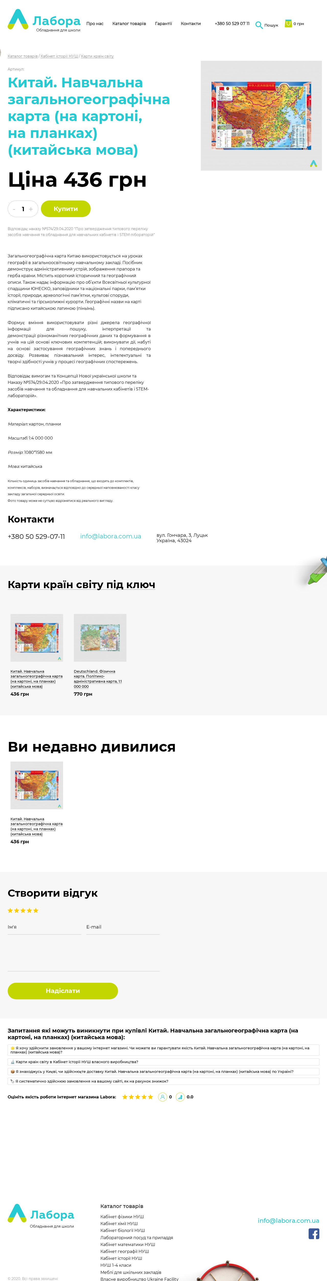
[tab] (163, 1050)
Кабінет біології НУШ (122, 1230)
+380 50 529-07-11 (36, 537)
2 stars (30, 910)
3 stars (23, 910)
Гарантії (163, 23)
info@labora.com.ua (110, 536)
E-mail (93, 927)
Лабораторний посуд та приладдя (136, 1237)
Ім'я (12, 927)
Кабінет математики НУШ (127, 1244)
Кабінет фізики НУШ (122, 1216)
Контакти (191, 23)
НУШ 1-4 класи (115, 1265)
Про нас (94, 23)
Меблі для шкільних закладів (130, 1272)
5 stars (11, 910)
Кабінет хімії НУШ (119, 1223)
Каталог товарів (129, 23)
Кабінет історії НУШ (121, 1258)
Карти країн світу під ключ (81, 584)
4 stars (17, 910)
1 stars (35, 910)
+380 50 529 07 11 (232, 23)
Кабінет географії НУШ (124, 1251)
